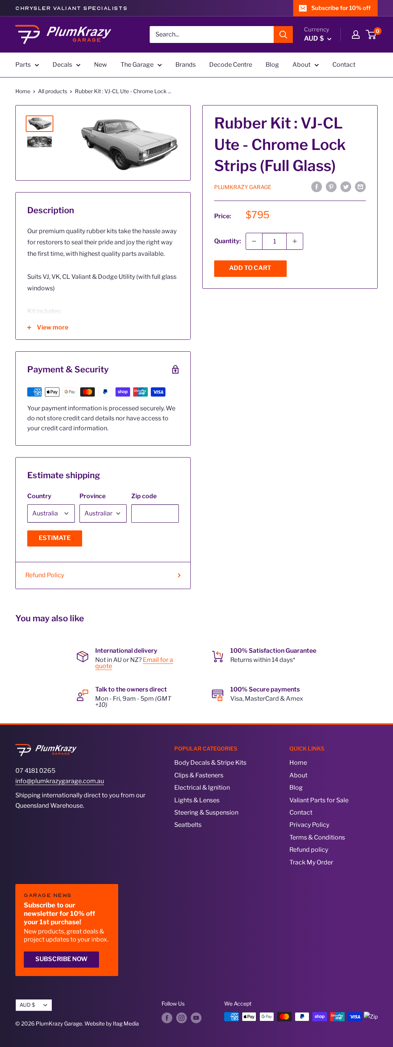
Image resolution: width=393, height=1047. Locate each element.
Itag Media (126, 1023)
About (301, 64)
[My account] (356, 34)
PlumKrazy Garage (242, 187)
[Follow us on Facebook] (167, 1017)
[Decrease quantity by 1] (254, 241)
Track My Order (311, 862)
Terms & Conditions (317, 837)
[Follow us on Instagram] (181, 1017)
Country (39, 496)
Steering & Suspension (206, 812)
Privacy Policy (309, 824)
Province (92, 496)
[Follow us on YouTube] (196, 1017)
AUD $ (27, 1005)
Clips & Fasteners (198, 775)
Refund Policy (44, 575)
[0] (371, 34)
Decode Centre (230, 64)
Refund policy (308, 849)
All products (52, 91)
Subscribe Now (61, 959)
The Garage (137, 64)
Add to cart (250, 268)
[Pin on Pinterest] (331, 187)
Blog (272, 64)
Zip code (144, 496)
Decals (62, 64)
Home (22, 91)
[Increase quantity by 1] (295, 241)
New (100, 64)
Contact (343, 64)
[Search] (283, 34)
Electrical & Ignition (202, 787)
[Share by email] (360, 187)
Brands (185, 64)
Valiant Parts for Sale (318, 800)
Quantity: (227, 241)
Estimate (55, 538)
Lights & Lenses (197, 800)
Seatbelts (187, 824)
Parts (23, 64)
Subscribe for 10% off (341, 8)
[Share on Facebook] (316, 187)
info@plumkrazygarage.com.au (59, 781)
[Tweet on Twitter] (345, 187)
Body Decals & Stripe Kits (210, 762)
